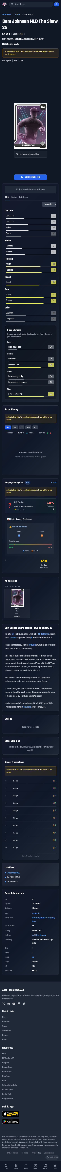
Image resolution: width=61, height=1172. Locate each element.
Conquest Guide (7, 1098)
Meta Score (32, 645)
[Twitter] (3, 1003)
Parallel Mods (6, 1094)
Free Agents (27, 707)
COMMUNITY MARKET (13, 872)
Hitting (7, 197)
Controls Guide (7, 1067)
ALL (35, 427)
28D (28, 427)
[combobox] (31, 4)
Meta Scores (23, 197)
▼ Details (53, 483)
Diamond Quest (7, 1071)
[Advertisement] (28, 95)
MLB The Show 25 (43, 634)
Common (13, 637)
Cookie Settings (49, 1153)
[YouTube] (13, 1003)
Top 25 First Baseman (39, 935)
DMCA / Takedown (12, 1153)
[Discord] (8, 1003)
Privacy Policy (36, 1153)
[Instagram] (19, 1003)
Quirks (4, 1080)
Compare (5, 1035)
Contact (4, 1039)
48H (15, 427)
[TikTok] (24, 1003)
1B (31, 637)
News (4, 1053)
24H (7, 427)
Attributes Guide (7, 1089)
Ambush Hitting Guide (9, 1085)
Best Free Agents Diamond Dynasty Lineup (43, 919)
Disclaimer (25, 1153)
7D (22, 427)
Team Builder (6, 1030)
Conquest (5, 1062)
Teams (4, 1026)
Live (13, 634)
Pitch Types (6, 1076)
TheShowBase (6, 14)
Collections (6, 1021)
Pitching (14, 197)
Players (17, 14)
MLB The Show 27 (8, 1058)
